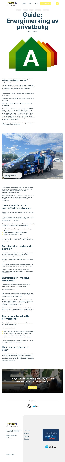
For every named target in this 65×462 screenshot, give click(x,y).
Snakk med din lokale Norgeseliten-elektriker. (32, 382)
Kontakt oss (32, 387)
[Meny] (57, 3)
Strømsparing (38, 9)
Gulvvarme (19, 9)
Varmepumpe (45, 9)
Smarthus (25, 9)
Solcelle (31, 9)
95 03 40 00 (9, 439)
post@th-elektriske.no (11, 435)
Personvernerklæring (10, 454)
